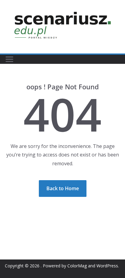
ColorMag (77, 266)
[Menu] (9, 59)
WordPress (107, 266)
